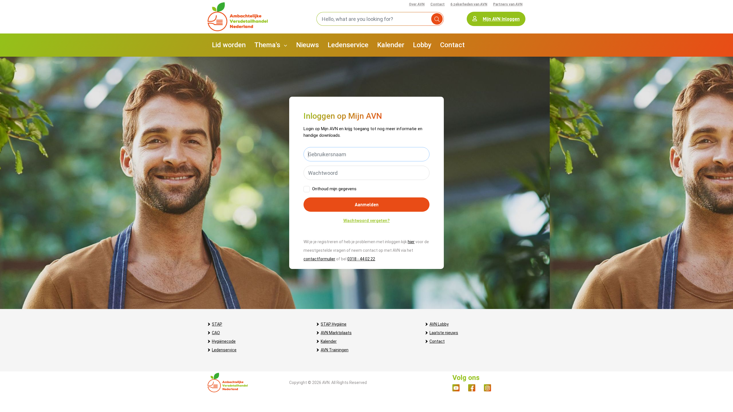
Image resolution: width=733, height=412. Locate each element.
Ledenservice (224, 350)
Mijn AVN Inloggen (501, 19)
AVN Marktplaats (336, 332)
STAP (217, 324)
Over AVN (417, 4)
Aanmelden (367, 204)
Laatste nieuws (443, 332)
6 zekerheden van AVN (468, 4)
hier (411, 241)
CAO (216, 332)
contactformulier (319, 259)
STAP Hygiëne (333, 324)
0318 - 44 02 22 (361, 259)
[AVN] (238, 16)
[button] (271, 45)
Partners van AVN (508, 4)
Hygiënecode (224, 341)
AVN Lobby (439, 324)
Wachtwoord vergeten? (366, 220)
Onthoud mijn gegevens (334, 188)
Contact (437, 4)
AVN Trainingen (334, 350)
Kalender (329, 341)
